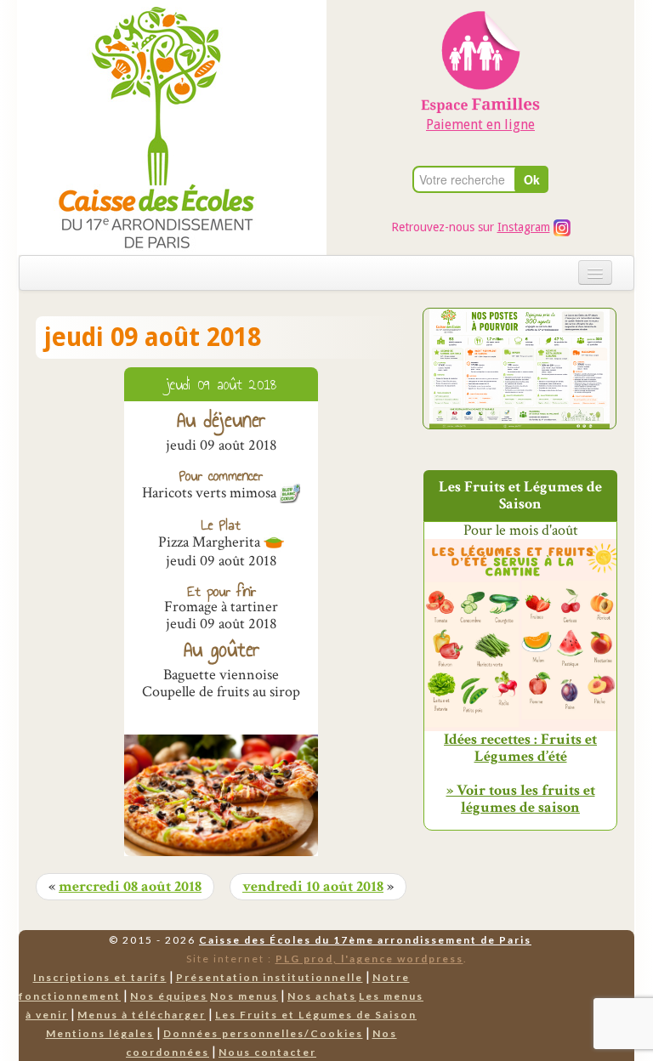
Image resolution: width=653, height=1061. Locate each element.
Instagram (523, 227)
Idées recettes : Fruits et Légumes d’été (520, 748)
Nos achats (321, 996)
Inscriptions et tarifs (100, 977)
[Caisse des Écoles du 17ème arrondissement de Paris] (139, 126)
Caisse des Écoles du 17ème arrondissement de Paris (365, 939)
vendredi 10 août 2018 (312, 886)
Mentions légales (100, 1033)
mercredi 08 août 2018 (130, 886)
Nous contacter (267, 1052)
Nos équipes (168, 996)
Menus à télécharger (141, 1014)
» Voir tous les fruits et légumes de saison (520, 798)
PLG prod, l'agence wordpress (369, 958)
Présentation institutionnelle (269, 977)
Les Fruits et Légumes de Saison (316, 1014)
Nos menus (244, 996)
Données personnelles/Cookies (263, 1033)
